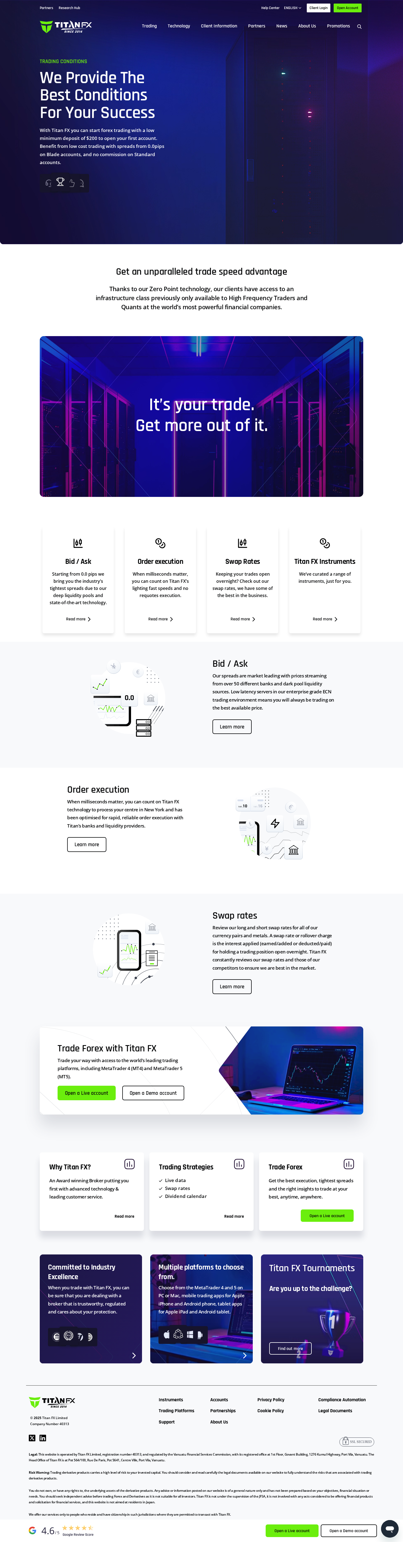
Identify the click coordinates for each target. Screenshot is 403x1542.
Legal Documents (335, 1411)
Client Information (219, 26)
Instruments (171, 1400)
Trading (149, 26)
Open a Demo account (153, 1093)
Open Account (347, 7)
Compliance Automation (342, 1400)
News (281, 26)
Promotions (338, 26)
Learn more (232, 727)
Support (167, 1422)
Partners (256, 26)
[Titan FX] (66, 26)
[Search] (359, 26)
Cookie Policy (270, 1411)
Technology (179, 26)
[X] (32, 1438)
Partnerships (223, 1411)
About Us (307, 26)
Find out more (290, 1349)
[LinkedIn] (42, 1438)
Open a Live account (86, 1093)
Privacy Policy (270, 1400)
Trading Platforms (176, 1411)
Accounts (219, 1400)
